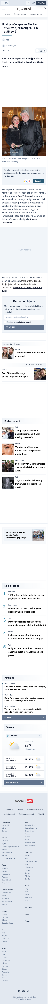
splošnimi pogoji (24, 322)
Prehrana (11, 591)
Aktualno (9, 678)
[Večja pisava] (44, 50)
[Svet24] (4, 3)
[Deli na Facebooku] (4, 51)
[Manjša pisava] (37, 50)
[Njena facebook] (19, 991)
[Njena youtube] (23, 991)
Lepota (17, 444)
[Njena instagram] (28, 991)
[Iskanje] (45, 8)
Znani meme (12, 605)
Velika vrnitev (19, 460)
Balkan (10, 631)
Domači (17, 349)
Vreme (10, 727)
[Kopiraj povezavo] (8, 51)
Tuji (16, 427)
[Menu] (3, 8)
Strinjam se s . (19, 322)
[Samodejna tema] (28, 3)
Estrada (4, 370)
